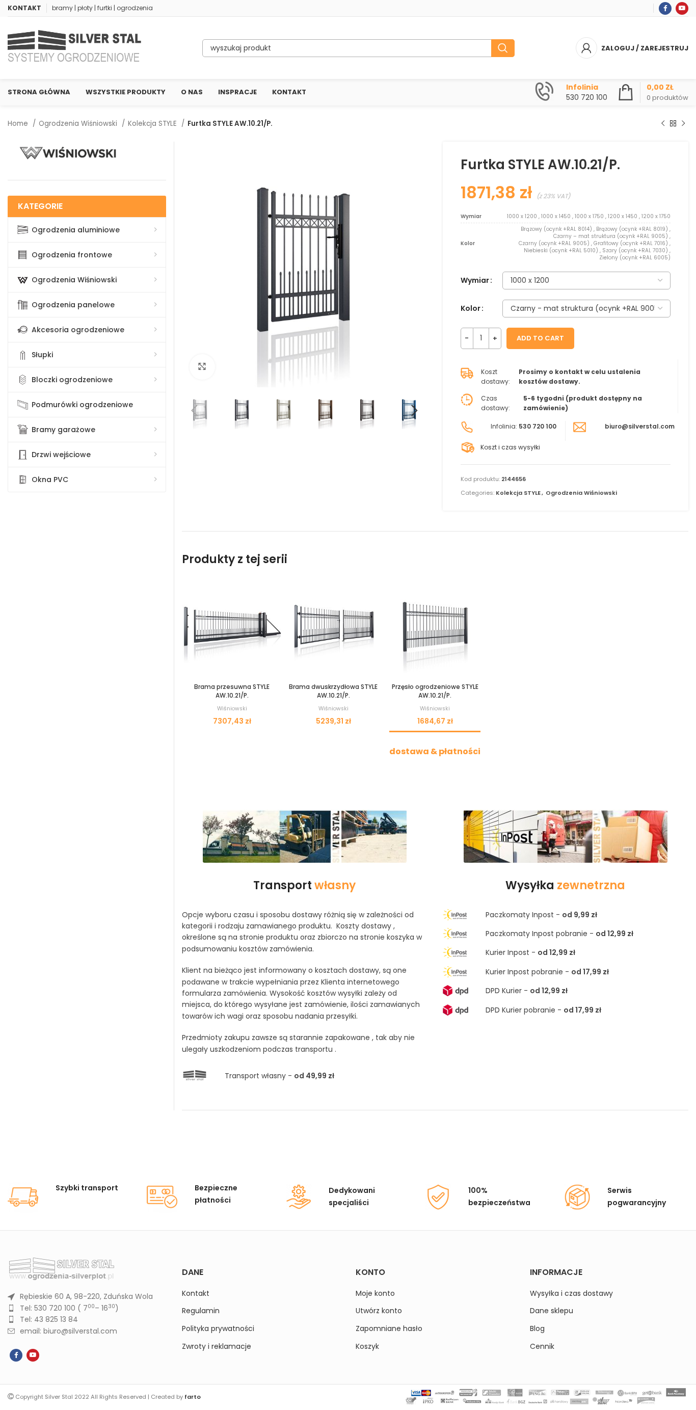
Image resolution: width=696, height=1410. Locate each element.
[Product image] (232, 628)
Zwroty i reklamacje (216, 1346)
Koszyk (367, 1346)
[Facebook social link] (665, 8)
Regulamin (201, 1311)
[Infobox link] (571, 92)
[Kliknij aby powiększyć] (202, 367)
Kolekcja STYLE (153, 123)
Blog (537, 1329)
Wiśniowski (232, 708)
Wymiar (475, 280)
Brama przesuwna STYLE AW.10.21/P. (232, 691)
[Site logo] (74, 47)
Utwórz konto (379, 1311)
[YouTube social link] (682, 8)
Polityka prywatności (218, 1329)
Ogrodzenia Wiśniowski (79, 123)
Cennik (542, 1346)
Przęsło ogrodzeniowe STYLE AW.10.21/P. (435, 691)
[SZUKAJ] (503, 48)
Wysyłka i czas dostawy (571, 1293)
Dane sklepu (551, 1311)
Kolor (470, 308)
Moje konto (375, 1293)
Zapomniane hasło (389, 1329)
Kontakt (195, 1293)
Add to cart (540, 338)
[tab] (434, 746)
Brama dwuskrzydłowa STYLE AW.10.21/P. (333, 691)
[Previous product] (663, 124)
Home (19, 123)
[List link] (87, 1296)
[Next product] (683, 124)
